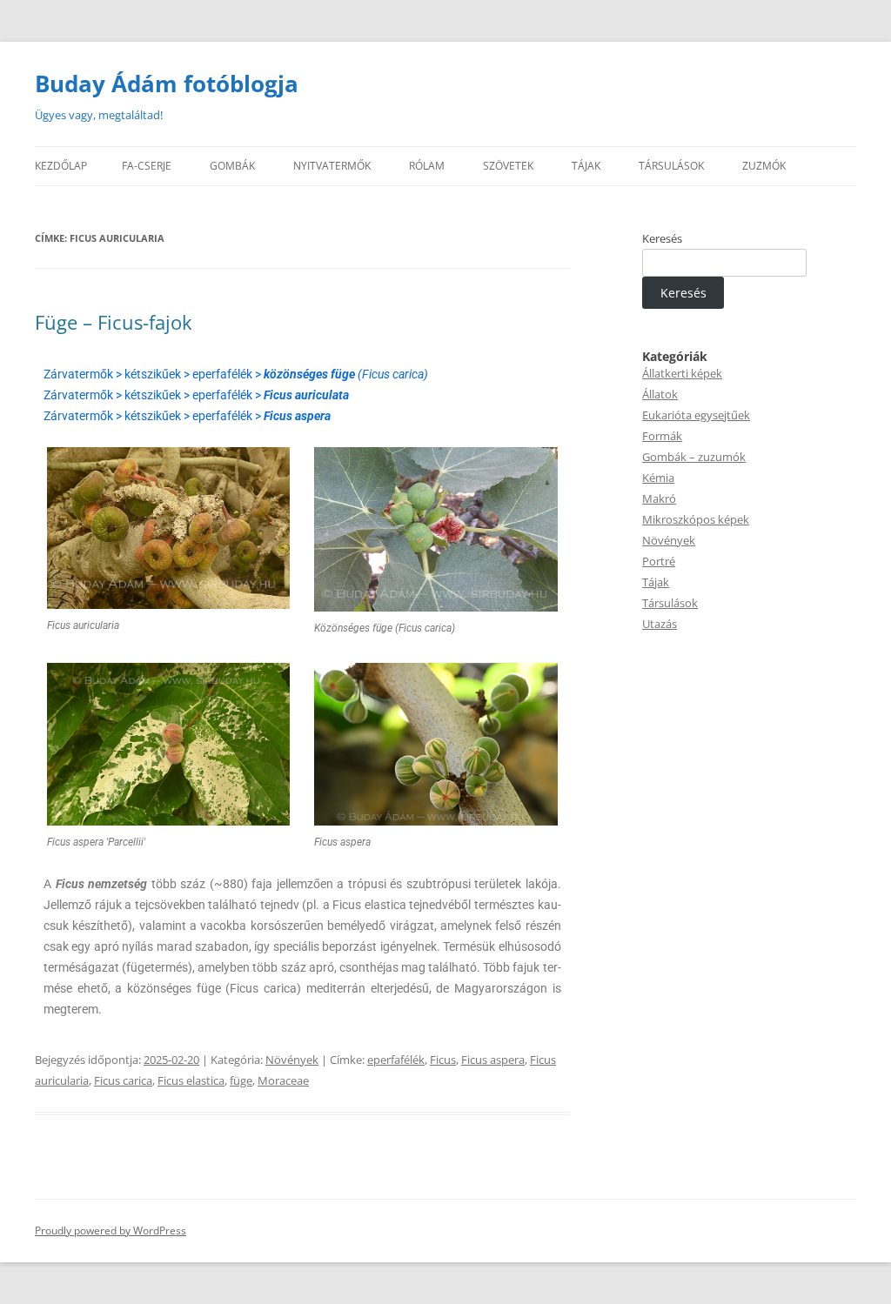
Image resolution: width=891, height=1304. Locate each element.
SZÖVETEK (508, 165)
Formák (662, 436)
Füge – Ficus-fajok (113, 322)
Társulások (670, 603)
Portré (658, 561)
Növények (291, 1059)
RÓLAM (427, 165)
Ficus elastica (190, 1080)
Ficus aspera (493, 1059)
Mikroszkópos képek (695, 519)
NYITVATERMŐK (332, 165)
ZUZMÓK (764, 165)
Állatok (660, 394)
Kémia (658, 477)
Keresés (662, 238)
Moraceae (283, 1080)
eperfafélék (396, 1059)
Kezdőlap (61, 165)
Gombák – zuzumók (694, 457)
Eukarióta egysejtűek (696, 415)
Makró (659, 498)
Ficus (443, 1059)
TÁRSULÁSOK (671, 165)
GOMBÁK (232, 165)
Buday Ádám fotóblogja (166, 83)
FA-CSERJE (146, 165)
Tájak (655, 582)
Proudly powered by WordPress (110, 1230)
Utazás (659, 624)
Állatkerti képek (682, 373)
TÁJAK (586, 165)
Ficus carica (123, 1080)
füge (241, 1080)
